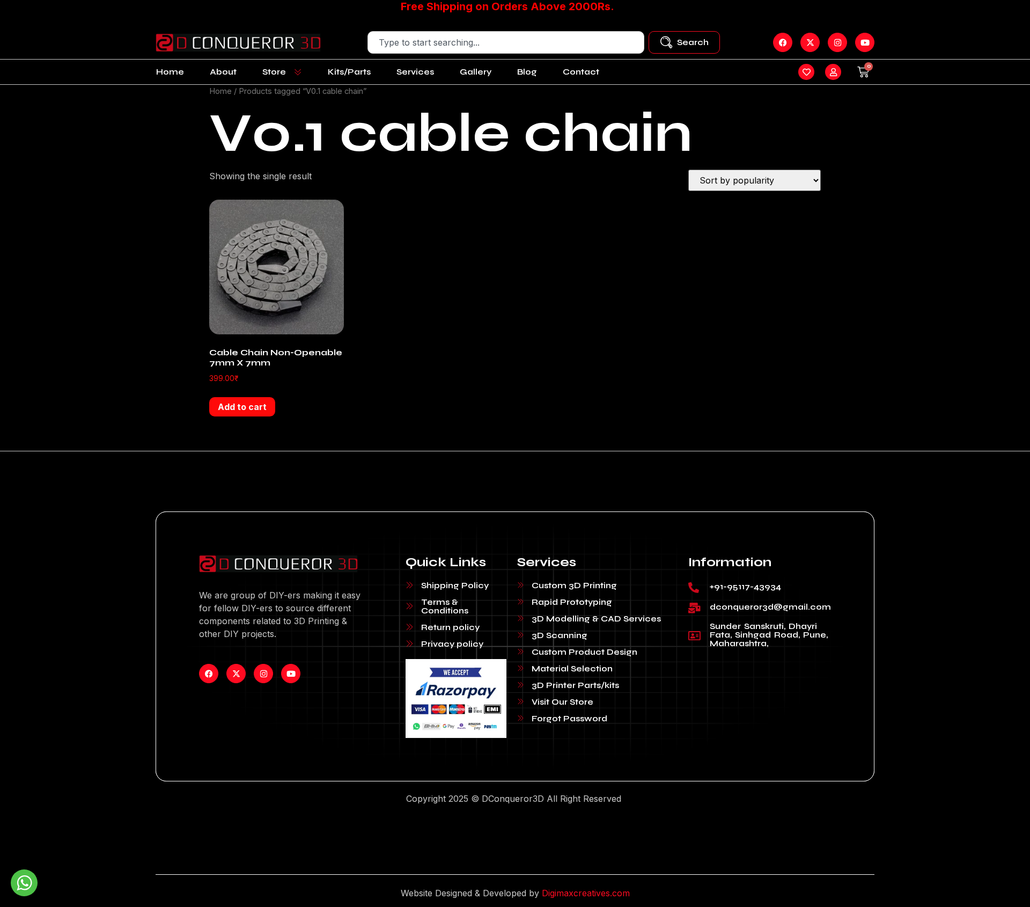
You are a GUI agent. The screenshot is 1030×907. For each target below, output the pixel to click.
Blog (527, 72)
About (223, 72)
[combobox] (505, 42)
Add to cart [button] (242, 406)
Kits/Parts (349, 72)
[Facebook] (208, 673)
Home (170, 72)
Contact (581, 72)
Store (274, 72)
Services (415, 72)
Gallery (475, 72)
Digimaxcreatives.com (586, 893)
